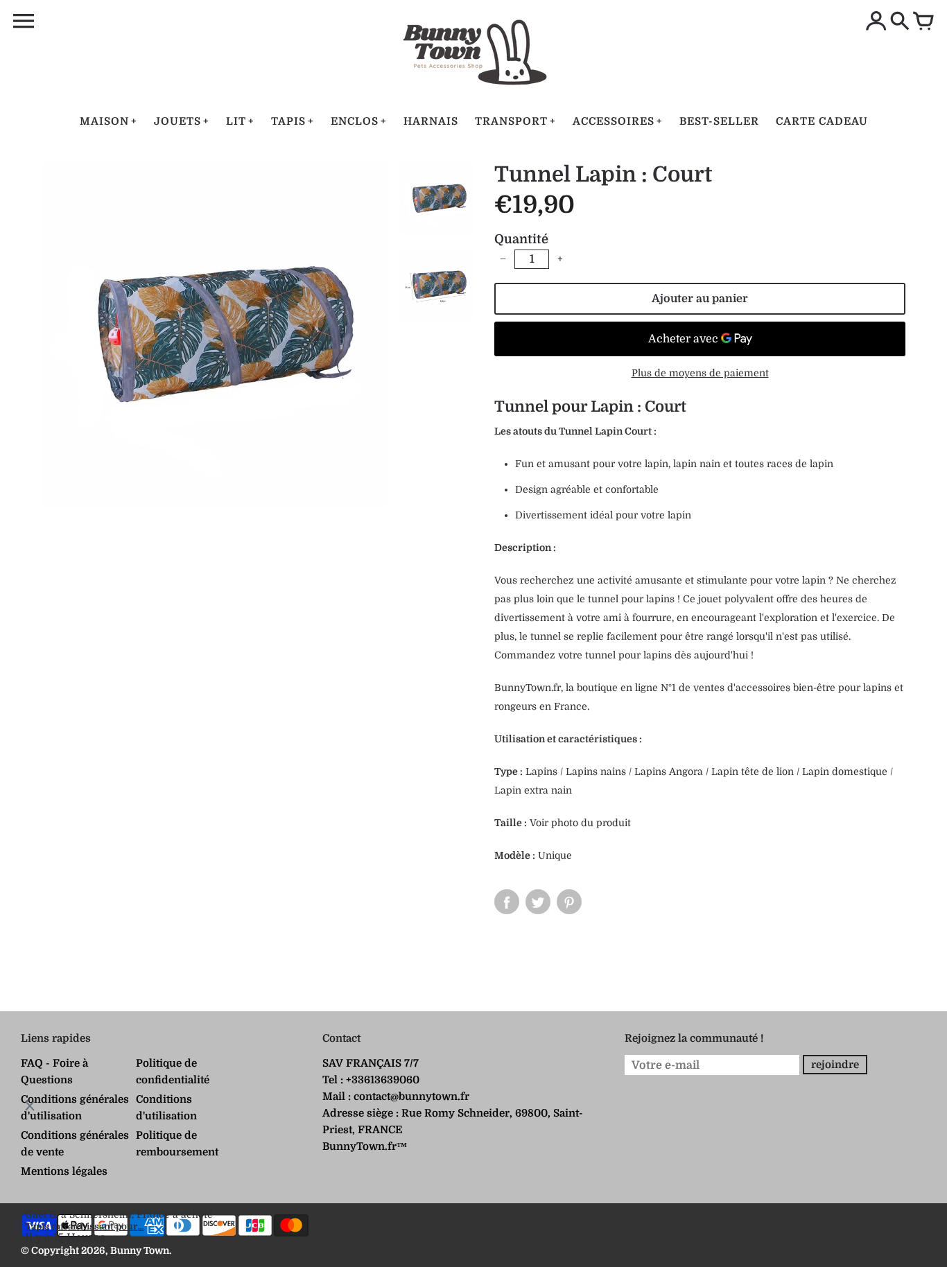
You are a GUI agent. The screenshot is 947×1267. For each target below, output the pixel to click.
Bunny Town (139, 1250)
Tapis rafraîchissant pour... (84, 1226)
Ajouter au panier (700, 298)
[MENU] (23, 21)
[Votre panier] (923, 22)
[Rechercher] (899, 22)
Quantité (521, 239)
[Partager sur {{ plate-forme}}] (506, 901)
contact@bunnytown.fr (411, 1096)
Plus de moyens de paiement (700, 372)
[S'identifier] (876, 22)
